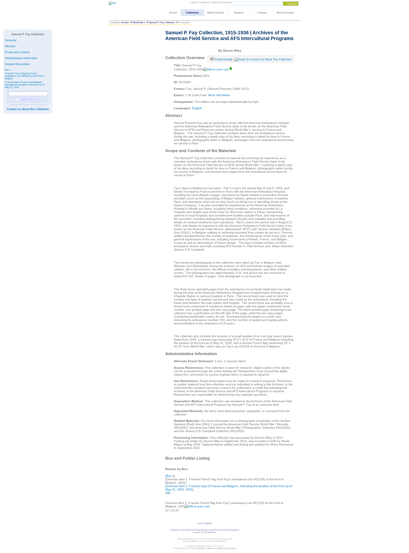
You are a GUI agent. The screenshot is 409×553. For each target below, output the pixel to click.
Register (208, 523)
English (197, 108)
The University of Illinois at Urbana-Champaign (213, 548)
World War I (139, 22)
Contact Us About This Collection (270, 59)
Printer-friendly (224, 59)
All (167, 493)
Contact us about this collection (28, 109)
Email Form (210, 532)
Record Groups (285, 12)
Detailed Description (17, 64)
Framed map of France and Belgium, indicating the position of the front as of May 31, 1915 (24, 85)
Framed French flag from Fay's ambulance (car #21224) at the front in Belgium (24, 76)
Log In (193, 2)
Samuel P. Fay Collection (161, 22)
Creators (262, 12)
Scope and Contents (17, 52)
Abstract (10, 46)
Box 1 (8, 69)
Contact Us (204, 2)
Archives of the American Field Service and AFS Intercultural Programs (204, 530)
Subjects (239, 12)
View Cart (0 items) (222, 2)
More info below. (219, 95)
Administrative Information (21, 58)
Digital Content (215, 12)
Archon (125, 22)
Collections (192, 12)
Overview (10, 40)
